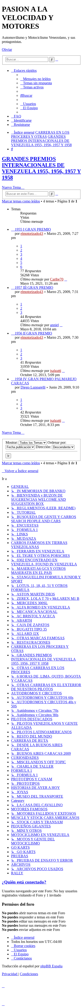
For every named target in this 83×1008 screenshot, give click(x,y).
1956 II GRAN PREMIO (33, 333)
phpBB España (51, 966)
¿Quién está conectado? (24, 882)
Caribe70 (56, 279)
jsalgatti (55, 371)
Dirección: (44, 447)
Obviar (7, 49)
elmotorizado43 (32, 233)
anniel (54, 325)
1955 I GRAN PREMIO (33, 229)
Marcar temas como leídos (21, 201)
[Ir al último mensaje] (65, 279)
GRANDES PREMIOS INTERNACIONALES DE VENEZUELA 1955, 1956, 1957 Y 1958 (41, 168)
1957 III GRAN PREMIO (34, 288)
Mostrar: (12, 442)
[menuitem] (35, 79)
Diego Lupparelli (33, 387)
